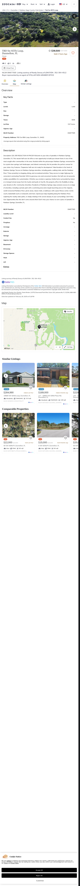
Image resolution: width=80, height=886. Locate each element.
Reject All (39, 875)
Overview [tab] (5, 84)
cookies (8, 861)
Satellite (69, 311)
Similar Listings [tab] (26, 84)
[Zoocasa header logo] (11, 4)
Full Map (69, 347)
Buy (23, 4)
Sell (41, 4)
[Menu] (74, 4)
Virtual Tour (10, 68)
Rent (32, 4)
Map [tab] (14, 84)
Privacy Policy (15, 863)
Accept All (39, 870)
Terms (6, 863)
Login (53, 4)
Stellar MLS (38, 286)
